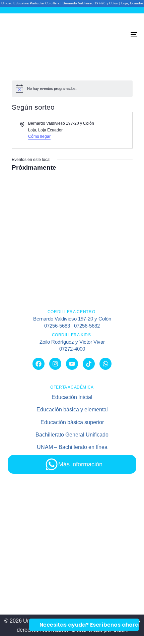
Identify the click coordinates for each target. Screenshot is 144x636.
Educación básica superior (72, 422)
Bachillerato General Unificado (72, 435)
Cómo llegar (39, 136)
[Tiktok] (89, 364)
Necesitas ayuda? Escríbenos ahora (89, 625)
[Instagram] (55, 364)
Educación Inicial (72, 397)
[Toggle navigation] (115, 34)
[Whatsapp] (105, 364)
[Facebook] (38, 364)
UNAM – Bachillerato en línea (72, 447)
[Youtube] (72, 364)
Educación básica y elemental (72, 409)
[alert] (72, 88)
